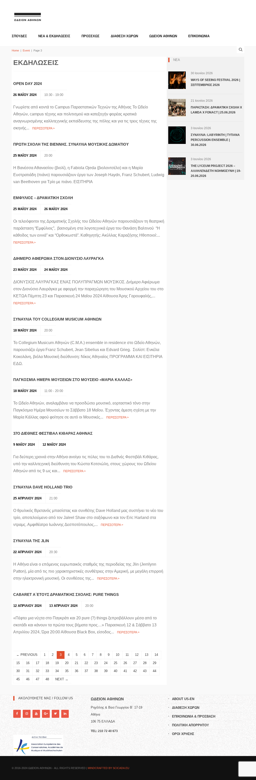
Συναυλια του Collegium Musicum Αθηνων (57, 319)
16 (28, 663)
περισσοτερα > (43, 128)
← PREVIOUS (27, 655)
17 (37, 663)
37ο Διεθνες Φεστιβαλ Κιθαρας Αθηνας (52, 433)
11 (127, 655)
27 (135, 663)
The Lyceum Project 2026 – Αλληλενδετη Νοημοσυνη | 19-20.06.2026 (216, 171)
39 (106, 671)
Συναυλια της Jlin (31, 541)
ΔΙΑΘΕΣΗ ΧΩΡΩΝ (124, 36)
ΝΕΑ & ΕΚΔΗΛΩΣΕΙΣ (54, 36)
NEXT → (61, 679)
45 (18, 679)
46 (28, 679)
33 (47, 671)
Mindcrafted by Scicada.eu (108, 768)
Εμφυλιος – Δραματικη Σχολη (43, 198)
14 (156, 655)
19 (57, 663)
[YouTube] (36, 714)
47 (37, 679)
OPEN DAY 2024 (27, 83)
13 (146, 655)
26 (125, 663)
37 (86, 671)
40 (115, 671)
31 (28, 671)
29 (154, 663)
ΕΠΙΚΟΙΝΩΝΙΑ (199, 36)
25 (115, 663)
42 (135, 671)
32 (37, 671)
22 (86, 663)
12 (136, 655)
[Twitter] (55, 714)
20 (66, 663)
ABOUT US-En (183, 699)
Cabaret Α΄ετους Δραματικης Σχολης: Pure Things (66, 594)
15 (18, 663)
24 (106, 663)
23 (96, 663)
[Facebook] (17, 714)
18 (47, 663)
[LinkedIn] (65, 714)
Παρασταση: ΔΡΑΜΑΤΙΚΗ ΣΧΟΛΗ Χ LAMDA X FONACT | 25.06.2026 (216, 110)
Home (15, 50)
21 (76, 663)
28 (144, 663)
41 (125, 671)
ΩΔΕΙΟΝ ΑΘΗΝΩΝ (163, 36)
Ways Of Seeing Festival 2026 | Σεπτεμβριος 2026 (215, 82)
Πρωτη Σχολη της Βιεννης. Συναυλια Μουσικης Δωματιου (71, 144)
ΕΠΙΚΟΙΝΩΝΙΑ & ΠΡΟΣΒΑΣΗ (193, 716)
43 (144, 671)
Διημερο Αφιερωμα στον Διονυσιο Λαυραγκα (58, 258)
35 (66, 671)
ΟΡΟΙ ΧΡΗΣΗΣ (183, 734)
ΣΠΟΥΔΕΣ (19, 36)
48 (47, 679)
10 (117, 655)
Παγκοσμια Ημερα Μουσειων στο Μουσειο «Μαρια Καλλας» (72, 380)
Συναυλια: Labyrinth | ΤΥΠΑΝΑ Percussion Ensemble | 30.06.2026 (215, 140)
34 (57, 671)
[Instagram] (26, 714)
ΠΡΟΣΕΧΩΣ (91, 36)
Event (26, 50)
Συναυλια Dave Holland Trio (42, 487)
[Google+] (46, 714)
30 (18, 671)
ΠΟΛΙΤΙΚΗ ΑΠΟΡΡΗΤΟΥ (190, 725)
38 (96, 671)
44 (154, 671)
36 (76, 671)
